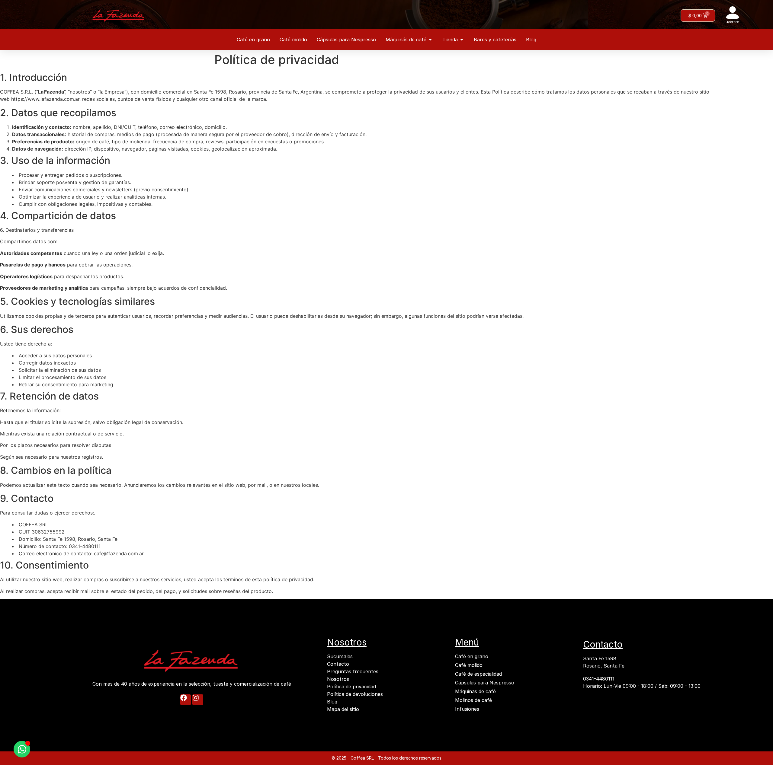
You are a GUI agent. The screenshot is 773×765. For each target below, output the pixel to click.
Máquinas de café (475, 691)
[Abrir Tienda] (461, 39)
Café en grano (471, 656)
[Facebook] (185, 699)
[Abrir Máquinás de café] (430, 39)
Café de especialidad (478, 674)
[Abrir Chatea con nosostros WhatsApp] (22, 749)
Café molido (469, 665)
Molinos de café (473, 700)
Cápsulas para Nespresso (484, 683)
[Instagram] (197, 699)
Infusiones (467, 709)
